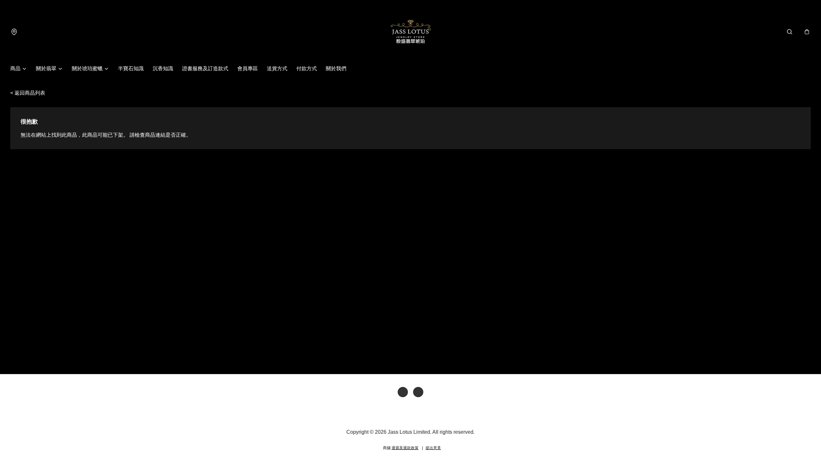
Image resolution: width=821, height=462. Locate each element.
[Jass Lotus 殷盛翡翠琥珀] (410, 32)
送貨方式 (277, 68)
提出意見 (433, 448)
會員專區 (247, 68)
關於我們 (336, 68)
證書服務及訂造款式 (205, 68)
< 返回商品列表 (27, 93)
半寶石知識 (131, 68)
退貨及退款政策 (405, 448)
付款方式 (306, 68)
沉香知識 (163, 68)
